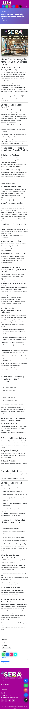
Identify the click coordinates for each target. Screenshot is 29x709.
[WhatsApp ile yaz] (26, 685)
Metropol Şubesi (5, 687)
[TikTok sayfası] (26, 700)
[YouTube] (17, 6)
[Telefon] (3, 6)
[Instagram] (10, 6)
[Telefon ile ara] (26, 681)
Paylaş (4, 657)
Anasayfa (3, 11)
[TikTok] (20, 6)
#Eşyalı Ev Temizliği (6, 647)
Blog (9, 11)
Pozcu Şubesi (4, 689)
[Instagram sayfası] (26, 690)
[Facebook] (13, 6)
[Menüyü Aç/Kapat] (26, 6)
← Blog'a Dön (5, 663)
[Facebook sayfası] (26, 695)
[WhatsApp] (6, 6)
